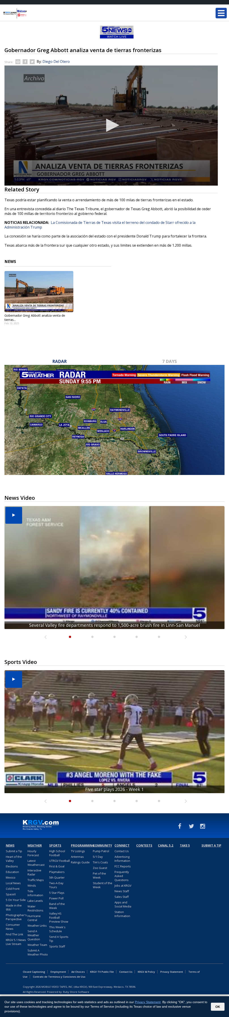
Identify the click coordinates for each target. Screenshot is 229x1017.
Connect (121, 845)
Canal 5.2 (165, 845)
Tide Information (35, 893)
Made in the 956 (14, 907)
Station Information (122, 914)
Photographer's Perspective (16, 917)
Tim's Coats (100, 862)
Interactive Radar (34, 872)
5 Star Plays (56, 893)
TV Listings (78, 851)
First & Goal (56, 866)
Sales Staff (121, 897)
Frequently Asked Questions (121, 876)
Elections (12, 866)
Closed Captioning (34, 971)
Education (12, 872)
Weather (35, 845)
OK (217, 1007)
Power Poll (56, 898)
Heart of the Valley (14, 859)
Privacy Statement (171, 971)
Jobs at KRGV (122, 886)
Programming (81, 845)
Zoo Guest (100, 868)
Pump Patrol (101, 851)
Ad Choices (78, 971)
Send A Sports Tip (58, 939)
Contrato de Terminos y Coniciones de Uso (59, 976)
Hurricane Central (34, 918)
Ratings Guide (80, 862)
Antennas (77, 857)
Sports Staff (57, 946)
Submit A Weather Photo (38, 952)
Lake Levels (35, 901)
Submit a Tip (14, 851)
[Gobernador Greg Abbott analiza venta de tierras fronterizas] (38, 291)
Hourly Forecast (33, 853)
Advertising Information (122, 859)
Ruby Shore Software (76, 992)
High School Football (57, 853)
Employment (58, 971)
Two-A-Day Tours (56, 885)
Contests (144, 845)
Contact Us (121, 851)
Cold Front (12, 889)
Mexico (10, 877)
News (10, 845)
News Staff (121, 891)
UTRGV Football (59, 861)
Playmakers (57, 872)
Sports (55, 845)
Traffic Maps (36, 880)
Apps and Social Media (122, 904)
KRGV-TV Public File (102, 971)
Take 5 (185, 845)
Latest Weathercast (36, 863)
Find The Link (14, 934)
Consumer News (13, 927)
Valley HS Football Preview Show (58, 917)
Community (102, 845)
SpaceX (11, 894)
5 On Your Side (16, 900)
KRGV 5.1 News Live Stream (16, 942)
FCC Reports (122, 866)
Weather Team (37, 945)
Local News (13, 883)
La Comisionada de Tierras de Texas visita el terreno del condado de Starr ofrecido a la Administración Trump (99, 225)
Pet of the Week (99, 875)
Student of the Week (102, 885)
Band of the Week (57, 906)
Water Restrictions (35, 908)
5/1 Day (98, 857)
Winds (32, 886)
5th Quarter (57, 877)
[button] (111, 125)
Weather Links (37, 926)
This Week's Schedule (57, 929)
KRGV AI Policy (146, 971)
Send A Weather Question (34, 935)
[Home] (30, 13)
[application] (111, 126)
